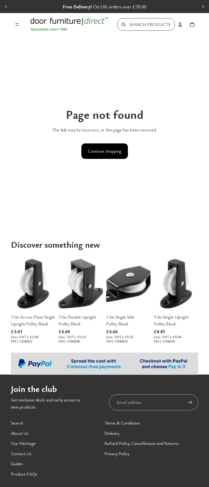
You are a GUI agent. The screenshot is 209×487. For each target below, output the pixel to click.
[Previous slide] (6, 6)
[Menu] (17, 24)
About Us (19, 433)
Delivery (111, 433)
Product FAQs (24, 474)
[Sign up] (190, 402)
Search (17, 423)
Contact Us (21, 454)
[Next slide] (203, 6)
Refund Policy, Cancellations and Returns (141, 443)
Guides (17, 464)
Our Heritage (23, 443)
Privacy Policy (116, 454)
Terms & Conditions (122, 423)
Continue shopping (104, 151)
